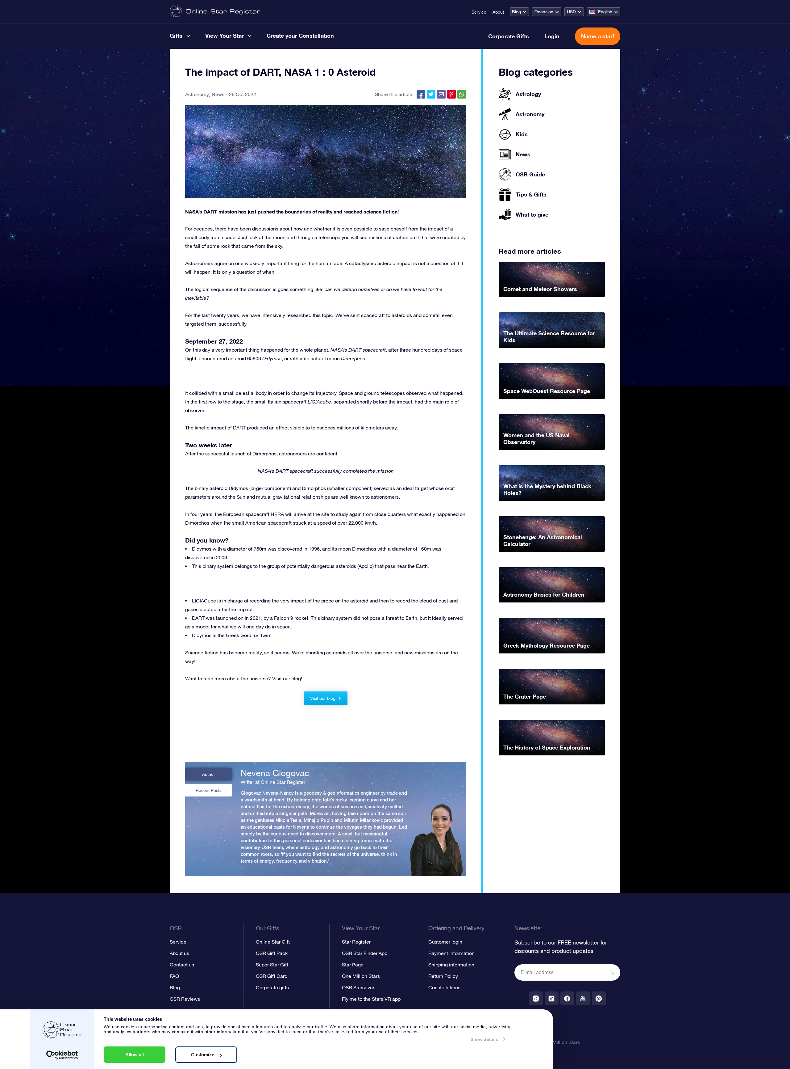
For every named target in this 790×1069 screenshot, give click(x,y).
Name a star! (597, 36)
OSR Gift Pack (272, 953)
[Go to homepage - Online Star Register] (215, 11)
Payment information (451, 953)
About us (179, 953)
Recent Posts (209, 790)
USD (571, 11)
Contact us (182, 964)
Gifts (176, 35)
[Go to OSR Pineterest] (599, 998)
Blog (516, 11)
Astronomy (197, 94)
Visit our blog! (323, 698)
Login (551, 36)
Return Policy (443, 976)
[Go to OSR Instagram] (536, 998)
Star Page (353, 964)
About (498, 12)
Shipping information (451, 964)
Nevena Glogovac (275, 773)
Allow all (134, 1054)
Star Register (356, 941)
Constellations (444, 987)
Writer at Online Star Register (273, 782)
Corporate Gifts (508, 36)
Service (479, 12)
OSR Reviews (185, 999)
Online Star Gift (273, 941)
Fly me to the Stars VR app (371, 999)
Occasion (543, 11)
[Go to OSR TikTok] (552, 998)
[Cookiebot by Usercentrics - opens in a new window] (62, 1055)
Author (208, 774)
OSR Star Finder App (364, 953)
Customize (202, 1054)
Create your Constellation (300, 35)
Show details (484, 1039)
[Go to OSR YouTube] (583, 998)
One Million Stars (361, 976)
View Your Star (224, 35)
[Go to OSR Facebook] (567, 998)
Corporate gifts (272, 987)
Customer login (445, 941)
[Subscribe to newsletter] (613, 972)
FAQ (174, 976)
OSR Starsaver (358, 987)
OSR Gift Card (271, 976)
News (218, 94)
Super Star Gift (272, 964)
